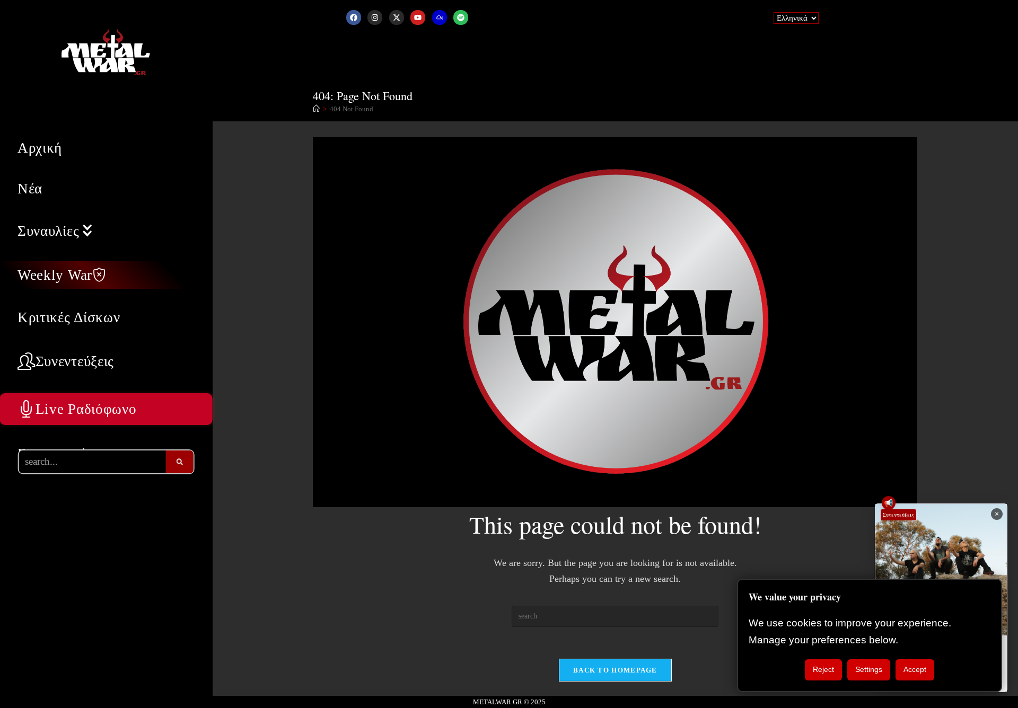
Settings (868, 669)
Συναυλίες (48, 231)
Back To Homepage (615, 670)
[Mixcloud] (439, 17)
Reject (823, 669)
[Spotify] (460, 17)
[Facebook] (353, 17)
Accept (914, 669)
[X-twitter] (396, 17)
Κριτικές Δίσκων (68, 317)
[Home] (316, 109)
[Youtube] (417, 17)
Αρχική (39, 148)
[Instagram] (374, 17)
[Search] (179, 461)
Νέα (29, 189)
